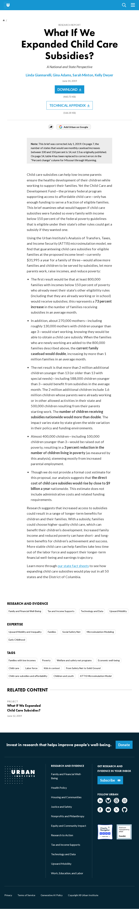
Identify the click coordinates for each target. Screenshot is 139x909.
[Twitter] (116, 811)
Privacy (8, 895)
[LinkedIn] (100, 802)
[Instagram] (124, 802)
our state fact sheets (73, 566)
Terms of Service (26, 895)
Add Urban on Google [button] (76, 127)
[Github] (124, 811)
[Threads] (116, 802)
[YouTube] (108, 811)
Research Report (69, 24)
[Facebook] (100, 811)
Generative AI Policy (52, 895)
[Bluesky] (108, 802)
